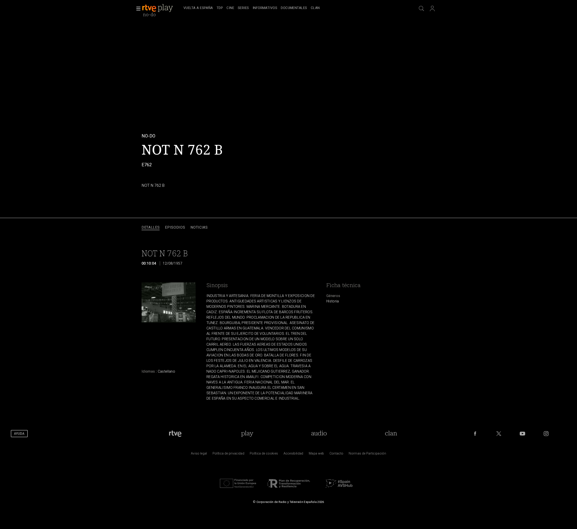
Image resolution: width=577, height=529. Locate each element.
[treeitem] (198, 8)
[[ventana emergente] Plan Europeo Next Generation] (238, 489)
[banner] (162, 8)
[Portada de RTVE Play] (158, 8)
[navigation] (293, 8)
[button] (137, 9)
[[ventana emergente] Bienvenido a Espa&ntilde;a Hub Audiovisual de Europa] (339, 489)
